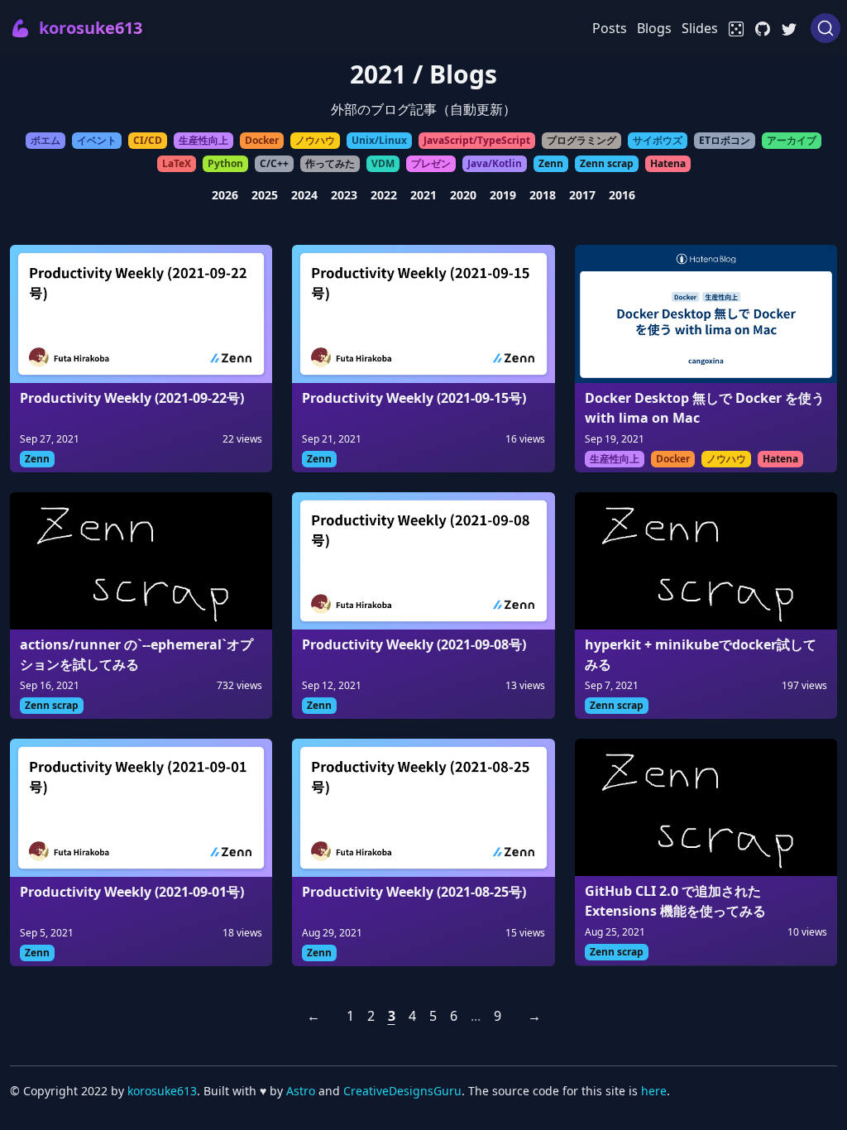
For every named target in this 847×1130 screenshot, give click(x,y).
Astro (300, 1091)
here (654, 1091)
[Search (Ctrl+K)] (825, 28)
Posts (609, 28)
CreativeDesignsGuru (402, 1091)
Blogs (654, 28)
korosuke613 (162, 1091)
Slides (700, 28)
